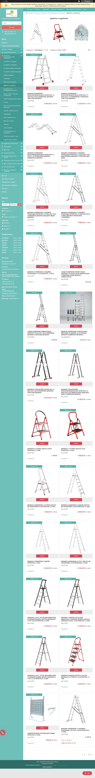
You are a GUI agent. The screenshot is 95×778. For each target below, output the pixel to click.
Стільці (6, 102)
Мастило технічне (9, 121)
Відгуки (4, 191)
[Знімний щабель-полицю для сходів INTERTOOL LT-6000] (42, 709)
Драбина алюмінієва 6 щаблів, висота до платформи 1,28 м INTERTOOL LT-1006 (75, 505)
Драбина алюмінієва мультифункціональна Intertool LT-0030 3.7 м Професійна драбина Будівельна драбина (41, 155)
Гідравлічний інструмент (10, 139)
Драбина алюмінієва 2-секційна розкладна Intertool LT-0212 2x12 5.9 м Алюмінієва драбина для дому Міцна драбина (41, 215)
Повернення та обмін (8, 182)
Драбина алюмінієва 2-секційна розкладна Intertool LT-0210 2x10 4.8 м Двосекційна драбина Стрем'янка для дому (75, 155)
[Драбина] (59, 32)
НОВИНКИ (45, 9)
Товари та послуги (34, 13)
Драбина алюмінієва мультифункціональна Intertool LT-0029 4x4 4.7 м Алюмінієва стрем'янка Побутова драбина (74, 96)
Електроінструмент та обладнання (10, 132)
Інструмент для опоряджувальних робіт (10, 89)
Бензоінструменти (9, 153)
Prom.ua (56, 761)
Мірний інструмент (9, 75)
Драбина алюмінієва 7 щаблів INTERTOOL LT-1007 (38, 562)
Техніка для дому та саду (11, 136)
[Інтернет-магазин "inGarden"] (11, 13)
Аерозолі (6, 124)
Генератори (7, 78)
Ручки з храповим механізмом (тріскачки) (12, 106)
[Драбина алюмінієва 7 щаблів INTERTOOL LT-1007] (42, 537)
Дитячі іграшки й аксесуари (12, 163)
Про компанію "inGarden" (9, 185)
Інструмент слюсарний (10, 65)
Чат (88, 773)
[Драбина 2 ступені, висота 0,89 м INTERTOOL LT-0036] (42, 425)
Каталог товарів (7, 49)
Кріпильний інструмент (10, 82)
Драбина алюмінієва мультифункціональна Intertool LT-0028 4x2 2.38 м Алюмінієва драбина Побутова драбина (41, 96)
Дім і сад (6, 149)
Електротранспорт (9, 166)
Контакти (5, 188)
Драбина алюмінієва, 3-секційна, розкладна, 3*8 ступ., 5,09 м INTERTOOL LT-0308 (75, 730)
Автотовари (7, 146)
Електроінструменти (10, 52)
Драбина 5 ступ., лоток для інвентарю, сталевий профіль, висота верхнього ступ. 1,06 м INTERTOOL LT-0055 (41, 619)
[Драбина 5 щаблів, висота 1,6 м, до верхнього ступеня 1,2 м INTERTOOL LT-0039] (76, 652)
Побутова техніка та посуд (12, 160)
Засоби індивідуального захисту (13, 99)
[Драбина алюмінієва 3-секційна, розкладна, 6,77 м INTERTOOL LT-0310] (42, 248)
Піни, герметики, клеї (10, 117)
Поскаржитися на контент (48, 765)
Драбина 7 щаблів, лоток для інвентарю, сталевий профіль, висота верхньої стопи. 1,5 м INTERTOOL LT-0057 (75, 619)
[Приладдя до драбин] (81, 32)
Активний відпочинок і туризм (10, 156)
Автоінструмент (8, 128)
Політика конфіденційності (63, 765)
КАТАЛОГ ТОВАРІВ (57, 9)
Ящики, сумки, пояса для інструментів (11, 94)
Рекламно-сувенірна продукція (10, 170)
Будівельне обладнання (11, 143)
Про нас (4, 175)
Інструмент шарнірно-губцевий (12, 71)
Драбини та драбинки (10, 85)
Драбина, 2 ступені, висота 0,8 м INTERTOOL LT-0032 (73, 449)
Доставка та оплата (8, 179)
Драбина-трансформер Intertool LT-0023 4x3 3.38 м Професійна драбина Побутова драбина (41, 391)
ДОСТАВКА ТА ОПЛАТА (74, 9)
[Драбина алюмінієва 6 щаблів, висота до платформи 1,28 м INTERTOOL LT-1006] (76, 481)
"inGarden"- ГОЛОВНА (33, 9)
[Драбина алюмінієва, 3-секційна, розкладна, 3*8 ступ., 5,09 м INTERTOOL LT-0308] (76, 709)
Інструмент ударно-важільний (12, 68)
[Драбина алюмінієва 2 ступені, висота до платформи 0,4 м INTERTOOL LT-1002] (42, 481)
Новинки (4, 42)
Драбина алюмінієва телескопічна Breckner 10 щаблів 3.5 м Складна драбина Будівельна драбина (74, 333)
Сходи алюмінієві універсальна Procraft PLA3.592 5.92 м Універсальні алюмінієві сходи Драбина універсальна (75, 274)
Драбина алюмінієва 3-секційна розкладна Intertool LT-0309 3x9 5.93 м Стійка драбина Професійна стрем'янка (75, 215)
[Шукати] (19, 23)
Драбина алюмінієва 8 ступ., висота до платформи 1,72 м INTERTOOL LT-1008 (75, 562)
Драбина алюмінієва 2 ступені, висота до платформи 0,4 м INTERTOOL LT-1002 (41, 505)
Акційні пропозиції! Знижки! (10, 46)
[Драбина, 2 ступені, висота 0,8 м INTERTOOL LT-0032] (76, 425)
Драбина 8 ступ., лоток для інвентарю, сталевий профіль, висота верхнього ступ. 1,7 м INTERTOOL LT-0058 (41, 677)
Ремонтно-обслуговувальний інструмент (9, 57)
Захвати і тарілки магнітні (11, 110)
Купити (42, 88)
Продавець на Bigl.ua (47, 763)
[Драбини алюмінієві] (36, 32)
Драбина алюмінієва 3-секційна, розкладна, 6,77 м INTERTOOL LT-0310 (40, 272)
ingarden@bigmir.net (8, 291)
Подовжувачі (7, 114)
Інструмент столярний (10, 61)
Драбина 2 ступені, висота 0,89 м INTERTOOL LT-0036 (39, 449)
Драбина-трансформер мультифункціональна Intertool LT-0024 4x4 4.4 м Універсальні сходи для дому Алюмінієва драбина (75, 392)
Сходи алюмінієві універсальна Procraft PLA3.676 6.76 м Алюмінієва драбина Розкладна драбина (40, 333)
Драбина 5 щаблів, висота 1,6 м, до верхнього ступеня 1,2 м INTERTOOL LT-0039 (75, 677)
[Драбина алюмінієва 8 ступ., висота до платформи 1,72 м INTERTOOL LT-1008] (76, 537)
